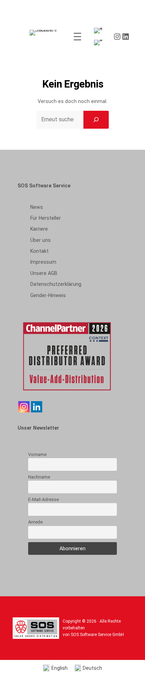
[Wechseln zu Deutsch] (99, 42)
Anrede (35, 522)
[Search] (96, 119)
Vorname (37, 454)
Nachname (39, 477)
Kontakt (39, 251)
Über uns (40, 240)
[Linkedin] (36, 406)
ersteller (45, 218)
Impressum (43, 262)
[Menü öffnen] (77, 36)
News (36, 207)
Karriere (39, 229)
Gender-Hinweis (48, 295)
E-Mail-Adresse (43, 499)
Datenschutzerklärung (55, 284)
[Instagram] (24, 406)
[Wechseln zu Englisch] (99, 31)
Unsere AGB (43, 273)
